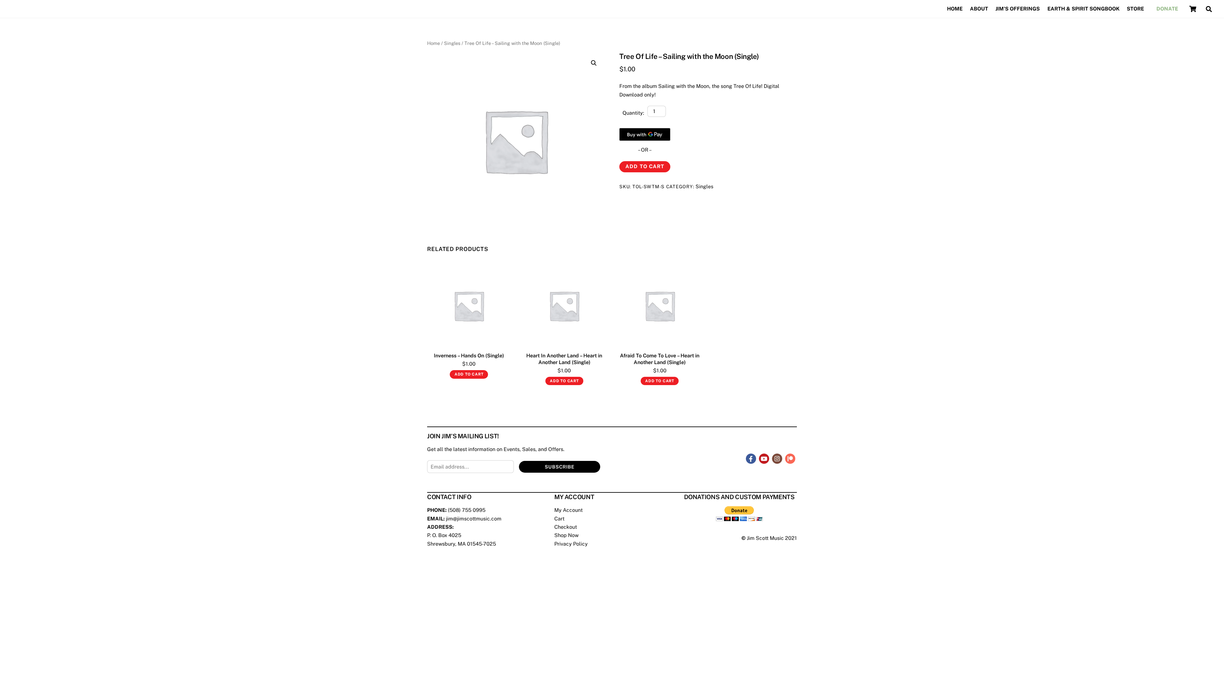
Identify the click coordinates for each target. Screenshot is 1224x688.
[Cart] (1192, 9)
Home (955, 9)
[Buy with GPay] (644, 134)
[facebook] (751, 458)
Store (1135, 9)
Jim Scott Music (765, 538)
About (979, 9)
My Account (568, 510)
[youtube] (764, 458)
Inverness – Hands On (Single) (469, 356)
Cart (559, 519)
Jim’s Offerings (1017, 9)
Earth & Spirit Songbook (1083, 9)
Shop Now (566, 535)
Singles (452, 43)
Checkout (565, 527)
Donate (1167, 9)
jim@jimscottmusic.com (473, 519)
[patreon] (790, 458)
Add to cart (644, 166)
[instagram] (777, 458)
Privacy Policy (571, 544)
